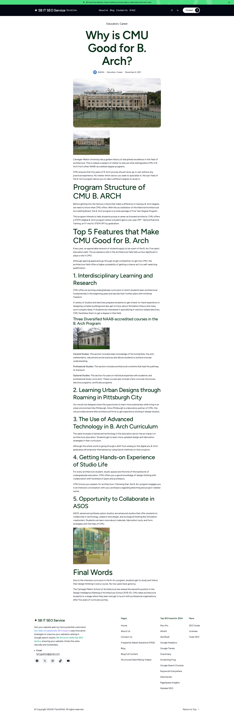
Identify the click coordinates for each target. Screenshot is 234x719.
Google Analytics (168, 642)
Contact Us (126, 637)
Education (112, 23)
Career (124, 23)
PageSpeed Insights (170, 682)
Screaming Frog (168, 659)
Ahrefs (163, 631)
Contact (189, 10)
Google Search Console (172, 665)
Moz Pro (164, 625)
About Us (125, 631)
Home (124, 625)
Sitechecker (166, 677)
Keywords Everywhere (171, 671)
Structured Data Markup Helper (136, 659)
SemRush (165, 637)
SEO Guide (194, 625)
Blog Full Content (129, 654)
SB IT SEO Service (51, 10)
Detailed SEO (166, 688)
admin (101, 72)
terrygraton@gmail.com (48, 654)
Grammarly (165, 654)
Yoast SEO (194, 637)
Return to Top (189, 709)
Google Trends (167, 648)
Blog (123, 648)
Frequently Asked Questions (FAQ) (138, 642)
